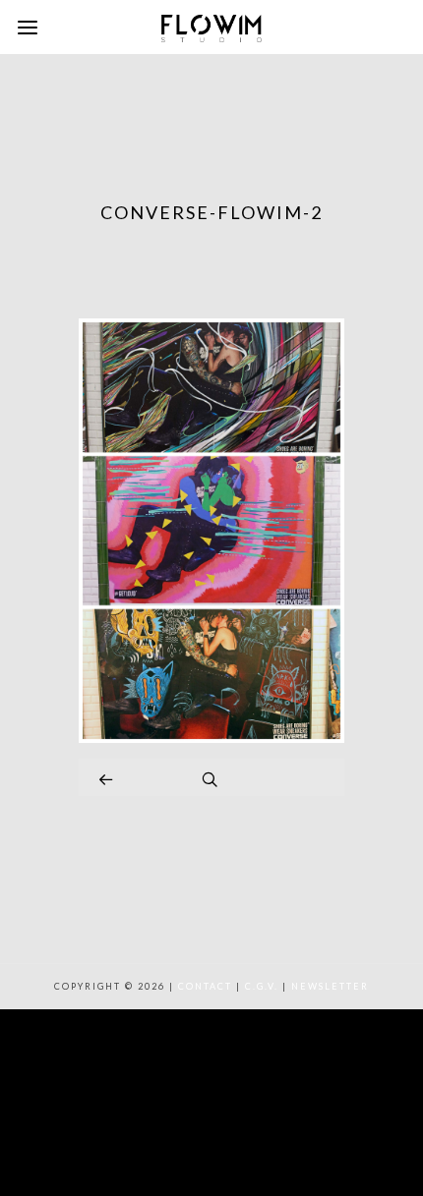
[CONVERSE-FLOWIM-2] (211, 737)
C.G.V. (261, 986)
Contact (205, 986)
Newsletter (330, 986)
